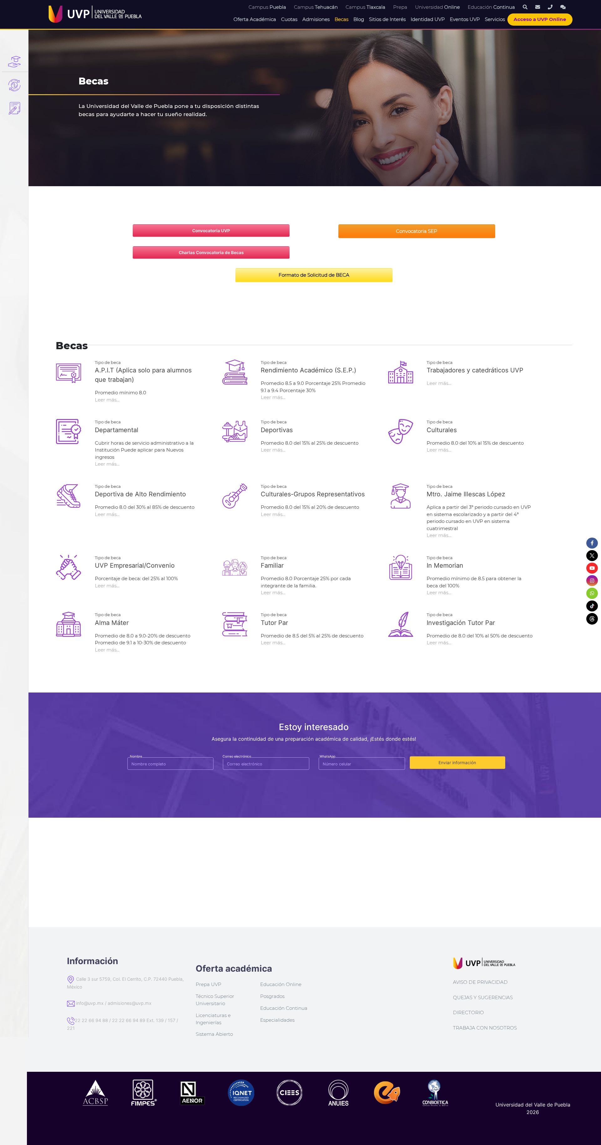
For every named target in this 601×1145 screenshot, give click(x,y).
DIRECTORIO (468, 1012)
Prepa (400, 7)
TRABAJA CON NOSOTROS (485, 1028)
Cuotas (289, 19)
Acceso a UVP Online (540, 19)
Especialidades (277, 1020)
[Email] (537, 7)
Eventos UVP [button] (465, 19)
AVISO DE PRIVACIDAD (480, 982)
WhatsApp (327, 756)
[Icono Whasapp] (592, 593)
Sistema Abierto (214, 1034)
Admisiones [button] (316, 19)
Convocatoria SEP (416, 231)
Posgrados (272, 996)
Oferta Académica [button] (255, 19)
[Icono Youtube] (592, 568)
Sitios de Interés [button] (387, 19)
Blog (358, 19)
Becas (341, 19)
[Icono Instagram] (592, 580)
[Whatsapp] (563, 7)
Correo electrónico (237, 756)
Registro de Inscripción (15, 108)
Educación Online (280, 984)
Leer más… (107, 400)
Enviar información (457, 762)
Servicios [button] (495, 19)
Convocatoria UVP (211, 230)
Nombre (136, 756)
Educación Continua (283, 1008)
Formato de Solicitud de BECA (314, 275)
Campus (267, 7)
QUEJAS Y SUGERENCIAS (483, 997)
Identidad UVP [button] (428, 19)
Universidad (437, 7)
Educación (491, 7)
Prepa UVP (208, 984)
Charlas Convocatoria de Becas (211, 252)
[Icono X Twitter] (592, 555)
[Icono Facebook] (592, 543)
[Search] (525, 7)
